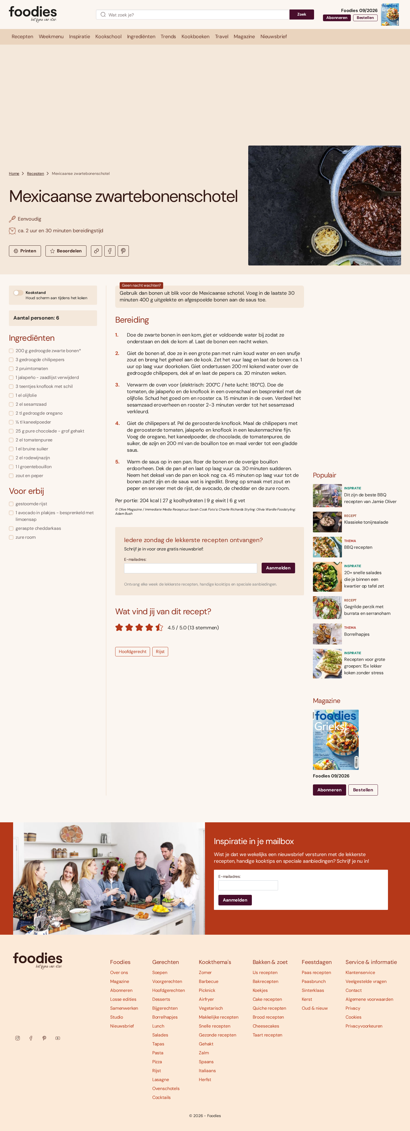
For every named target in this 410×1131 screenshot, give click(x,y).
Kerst (307, 999)
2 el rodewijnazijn (33, 458)
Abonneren (337, 17)
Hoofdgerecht (132, 651)
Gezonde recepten (217, 1035)
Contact (354, 990)
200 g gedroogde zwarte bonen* (48, 351)
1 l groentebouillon (34, 467)
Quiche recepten (269, 1008)
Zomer (205, 972)
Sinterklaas (313, 990)
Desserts (161, 999)
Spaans (206, 1062)
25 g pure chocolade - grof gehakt (50, 431)
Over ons (119, 972)
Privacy (353, 1008)
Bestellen (365, 17)
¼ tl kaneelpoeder (33, 422)
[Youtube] (57, 1038)
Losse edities (123, 999)
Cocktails (161, 1097)
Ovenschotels (166, 1088)
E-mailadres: (135, 559)
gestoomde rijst (31, 504)
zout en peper (29, 475)
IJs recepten (265, 972)
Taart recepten (268, 1035)
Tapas (158, 1044)
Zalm (204, 1053)
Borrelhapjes (165, 1017)
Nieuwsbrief (122, 1026)
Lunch (158, 1026)
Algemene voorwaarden (369, 999)
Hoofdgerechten (168, 990)
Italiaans (207, 1071)
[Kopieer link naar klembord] (96, 251)
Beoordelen (69, 251)
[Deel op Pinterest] (123, 251)
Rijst (160, 651)
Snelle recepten (214, 1026)
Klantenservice (360, 972)
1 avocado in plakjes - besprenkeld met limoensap (55, 516)
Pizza (157, 1062)
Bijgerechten (165, 1008)
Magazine (119, 981)
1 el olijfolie (26, 395)
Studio (116, 1017)
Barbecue (208, 981)
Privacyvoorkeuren (364, 1026)
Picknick (207, 990)
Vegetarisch (211, 1008)
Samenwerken (124, 1008)
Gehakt (206, 1044)
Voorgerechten (167, 981)
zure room (26, 537)
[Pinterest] (44, 1038)
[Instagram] (17, 1038)
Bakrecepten (265, 981)
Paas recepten (316, 972)
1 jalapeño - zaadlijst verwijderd (47, 377)
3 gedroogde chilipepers (40, 359)
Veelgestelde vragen (366, 981)
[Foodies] (48, 14)
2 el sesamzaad (31, 404)
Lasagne (160, 1079)
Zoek (301, 14)
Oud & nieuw (314, 1008)
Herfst (205, 1079)
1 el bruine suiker (32, 449)
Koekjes (260, 990)
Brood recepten (268, 1017)
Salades (160, 1035)
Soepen (159, 972)
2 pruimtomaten (32, 368)
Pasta (157, 1053)
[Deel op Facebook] (109, 251)
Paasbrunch (313, 981)
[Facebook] (30, 1038)
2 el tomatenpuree (34, 440)
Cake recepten (267, 999)
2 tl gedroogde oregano (39, 413)
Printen (28, 251)
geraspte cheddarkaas (38, 528)
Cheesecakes (266, 1026)
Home (14, 173)
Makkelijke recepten (218, 1017)
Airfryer (206, 999)
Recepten (35, 173)
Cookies (353, 1017)
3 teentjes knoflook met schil (44, 386)
